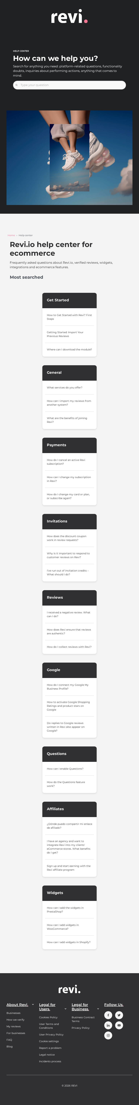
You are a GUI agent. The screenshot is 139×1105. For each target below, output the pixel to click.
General (54, 372)
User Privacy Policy (51, 1034)
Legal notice (47, 1054)
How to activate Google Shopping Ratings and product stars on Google (68, 705)
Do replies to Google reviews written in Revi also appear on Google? (66, 726)
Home (11, 235)
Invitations (57, 521)
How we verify (15, 1019)
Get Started (58, 300)
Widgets (55, 893)
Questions (56, 754)
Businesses (13, 1013)
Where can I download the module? (69, 349)
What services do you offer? (64, 387)
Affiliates (55, 809)
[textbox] (69, 85)
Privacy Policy (81, 1027)
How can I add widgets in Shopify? (68, 942)
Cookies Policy (48, 1017)
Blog (10, 1046)
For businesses (16, 1033)
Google (53, 670)
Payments (56, 445)
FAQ (9, 1039)
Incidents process (50, 1061)
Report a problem (50, 1048)
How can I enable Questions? (65, 768)
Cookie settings (49, 1041)
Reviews (55, 597)
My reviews (14, 1026)
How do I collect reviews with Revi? (69, 646)
